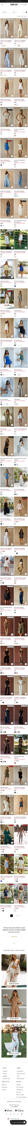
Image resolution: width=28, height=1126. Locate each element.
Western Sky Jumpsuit (19, 607)
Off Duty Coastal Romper (19, 876)
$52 (15, 343)
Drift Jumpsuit (17, 399)
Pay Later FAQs (21, 1073)
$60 (15, 820)
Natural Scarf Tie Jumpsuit (20, 70)
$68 (15, 254)
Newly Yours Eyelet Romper (6, 340)
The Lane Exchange (21, 1097)
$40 (15, 521)
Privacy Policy (6, 1078)
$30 (1, 879)
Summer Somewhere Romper (6, 876)
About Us (4, 1084)
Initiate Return (20, 1078)
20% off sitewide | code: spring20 (14, 1)
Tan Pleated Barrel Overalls (20, 577)
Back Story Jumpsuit (4, 727)
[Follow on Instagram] (10, 1114)
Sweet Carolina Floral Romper (20, 428)
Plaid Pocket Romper (5, 129)
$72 (1, 343)
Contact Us (4, 1087)
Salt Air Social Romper (19, 281)
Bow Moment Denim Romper (20, 817)
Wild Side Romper (4, 787)
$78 (1, 43)
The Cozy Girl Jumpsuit (19, 489)
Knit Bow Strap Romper (5, 99)
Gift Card (18, 1092)
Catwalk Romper (17, 310)
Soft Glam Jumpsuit (4, 846)
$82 (15, 164)
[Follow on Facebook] (6, 1114)
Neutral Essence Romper (19, 787)
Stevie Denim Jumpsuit (19, 191)
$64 (1, 284)
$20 (15, 849)
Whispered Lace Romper (19, 548)
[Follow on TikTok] (17, 1114)
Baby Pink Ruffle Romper (19, 518)
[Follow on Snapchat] (21, 1114)
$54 (1, 313)
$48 (3, 879)
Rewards (18, 1084)
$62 (15, 133)
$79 (15, 431)
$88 (1, 194)
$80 (15, 313)
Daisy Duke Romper (4, 489)
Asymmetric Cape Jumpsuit (6, 697)
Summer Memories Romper (20, 251)
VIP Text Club (19, 1087)
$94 (1, 492)
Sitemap (5, 1071)
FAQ (18, 1076)
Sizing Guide (20, 1071)
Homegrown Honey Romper (6, 251)
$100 (15, 194)
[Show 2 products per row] (26, 12)
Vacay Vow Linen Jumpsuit (6, 548)
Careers (4, 1089)
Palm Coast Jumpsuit (4, 310)
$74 (1, 132)
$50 (15, 760)
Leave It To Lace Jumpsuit (6, 40)
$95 (1, 462)
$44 (1, 163)
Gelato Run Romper (4, 281)
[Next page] (19, 915)
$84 (15, 610)
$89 (15, 551)
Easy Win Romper (18, 340)
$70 (1, 254)
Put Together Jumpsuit (19, 846)
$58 (1, 102)
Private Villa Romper (4, 160)
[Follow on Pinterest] (14, 1114)
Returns (5, 1073)
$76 (1, 551)
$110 (4, 551)
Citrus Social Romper (18, 905)
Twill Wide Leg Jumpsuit (5, 668)
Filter (4, 12)
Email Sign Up (19, 1089)
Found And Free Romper (5, 638)
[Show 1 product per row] (24, 12)
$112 (15, 580)
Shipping (5, 1076)
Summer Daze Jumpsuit (5, 191)
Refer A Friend (20, 1094)
